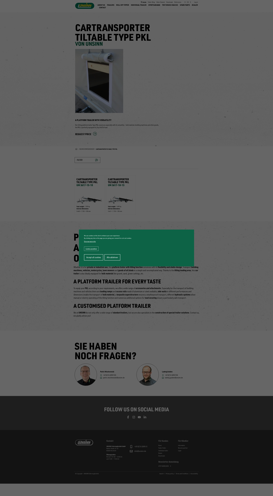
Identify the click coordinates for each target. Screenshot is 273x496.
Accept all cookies (93, 257)
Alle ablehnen (112, 257)
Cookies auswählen (91, 249)
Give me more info (90, 241)
